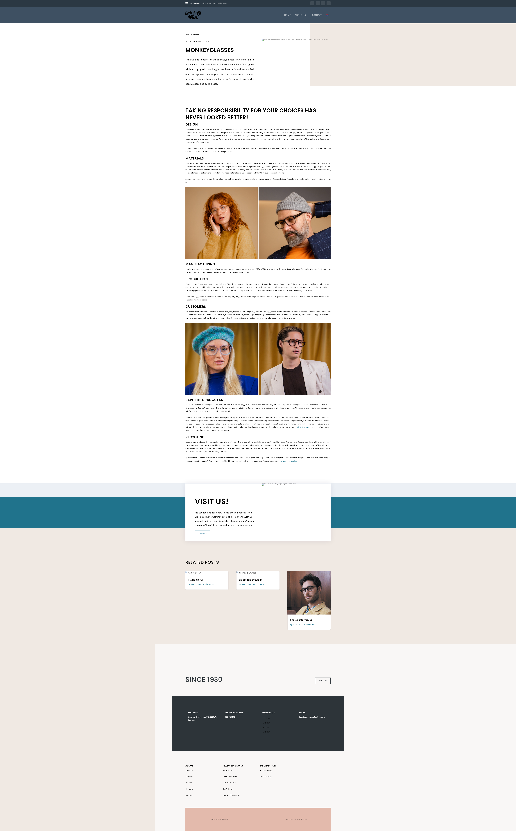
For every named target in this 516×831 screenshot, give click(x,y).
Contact (317, 15)
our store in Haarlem (289, 461)
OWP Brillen (228, 789)
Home (287, 15)
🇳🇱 (327, 15)
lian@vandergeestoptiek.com (312, 717)
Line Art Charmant (231, 795)
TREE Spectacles (230, 776)
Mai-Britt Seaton (303, 427)
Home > (189, 35)
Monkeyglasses (208, 3)
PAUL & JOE (228, 770)
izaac (193, 584)
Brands (196, 35)
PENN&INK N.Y (195, 579)
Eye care (189, 789)
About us (300, 15)
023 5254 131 (230, 717)
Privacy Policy (266, 770)
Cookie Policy (266, 776)
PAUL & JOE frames (301, 620)
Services (189, 776)
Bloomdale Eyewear (250, 579)
